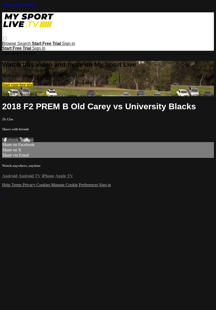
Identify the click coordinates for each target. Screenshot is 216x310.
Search (24, 43)
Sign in (68, 43)
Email (28, 139)
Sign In (38, 48)
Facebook (10, 139)
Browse (9, 43)
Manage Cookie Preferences (75, 185)
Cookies (43, 185)
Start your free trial (17, 84)
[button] (5, 38)
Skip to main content (19, 4)
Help (6, 185)
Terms (17, 185)
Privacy (29, 185)
